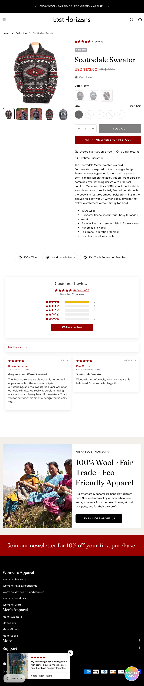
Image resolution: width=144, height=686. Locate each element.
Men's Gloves (11, 629)
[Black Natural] (80, 95)
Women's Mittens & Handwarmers (23, 592)
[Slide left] (11, 73)
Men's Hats (9, 623)
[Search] (131, 19)
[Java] (106, 95)
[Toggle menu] (4, 19)
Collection (21, 33)
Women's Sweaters (14, 579)
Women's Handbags (15, 598)
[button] (83, 41)
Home (6, 33)
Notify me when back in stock (108, 139)
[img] (16, 361)
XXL (122, 116)
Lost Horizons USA (24, 671)
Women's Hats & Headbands (20, 585)
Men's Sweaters (12, 616)
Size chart (135, 106)
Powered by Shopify (49, 671)
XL (112, 116)
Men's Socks (10, 635)
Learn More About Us (99, 518)
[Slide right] (61, 73)
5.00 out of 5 (81, 290)
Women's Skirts (12, 604)
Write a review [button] (72, 327)
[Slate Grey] (93, 95)
